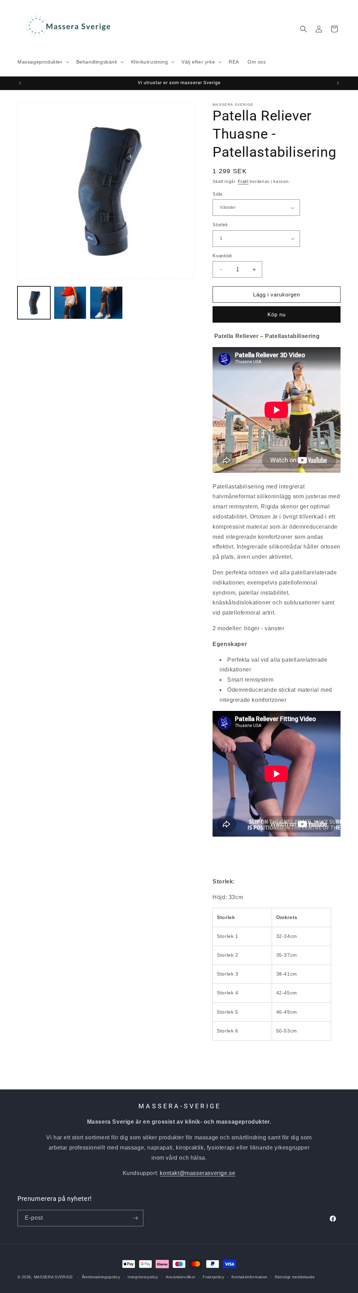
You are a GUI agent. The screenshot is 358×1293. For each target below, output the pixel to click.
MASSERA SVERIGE (53, 1277)
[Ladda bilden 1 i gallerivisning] (33, 302)
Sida (217, 194)
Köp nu (276, 314)
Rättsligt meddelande (295, 1277)
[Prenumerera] (135, 1218)
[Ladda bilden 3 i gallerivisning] (106, 302)
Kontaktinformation (249, 1277)
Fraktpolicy (213, 1277)
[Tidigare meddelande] (20, 83)
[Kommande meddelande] (338, 83)
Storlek (220, 224)
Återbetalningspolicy (101, 1277)
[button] (42, 61)
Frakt (243, 181)
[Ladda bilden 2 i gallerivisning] (70, 302)
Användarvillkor (181, 1277)
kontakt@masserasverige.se (197, 1173)
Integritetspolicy (143, 1277)
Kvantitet (222, 255)
